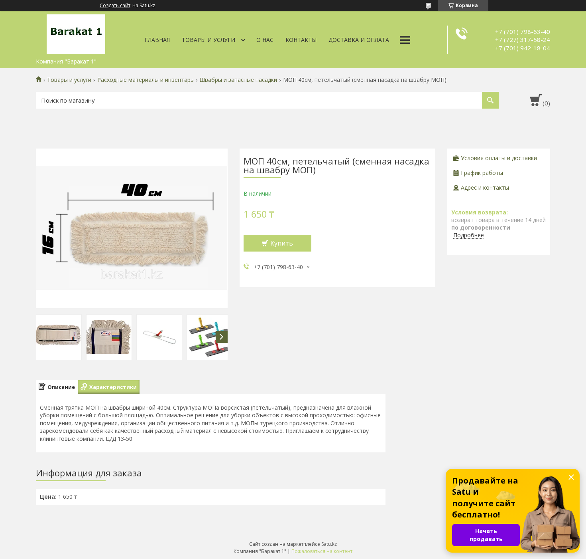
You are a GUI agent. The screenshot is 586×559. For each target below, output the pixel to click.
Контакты (301, 40)
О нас (264, 40)
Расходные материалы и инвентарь (145, 79)
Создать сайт (115, 5)
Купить (281, 243)
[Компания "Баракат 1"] (76, 32)
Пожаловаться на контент (321, 551)
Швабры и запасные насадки (238, 79)
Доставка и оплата (358, 40)
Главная (157, 40)
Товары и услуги (208, 40)
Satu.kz (329, 544)
